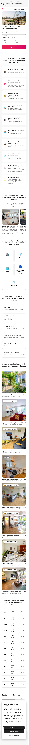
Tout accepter (13, 727)
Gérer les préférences (14, 735)
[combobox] (14, 37)
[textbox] (8, 42)
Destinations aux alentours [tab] (8, 698)
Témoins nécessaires (14, 731)
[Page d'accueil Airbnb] (3, 9)
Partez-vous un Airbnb (19, 9)
